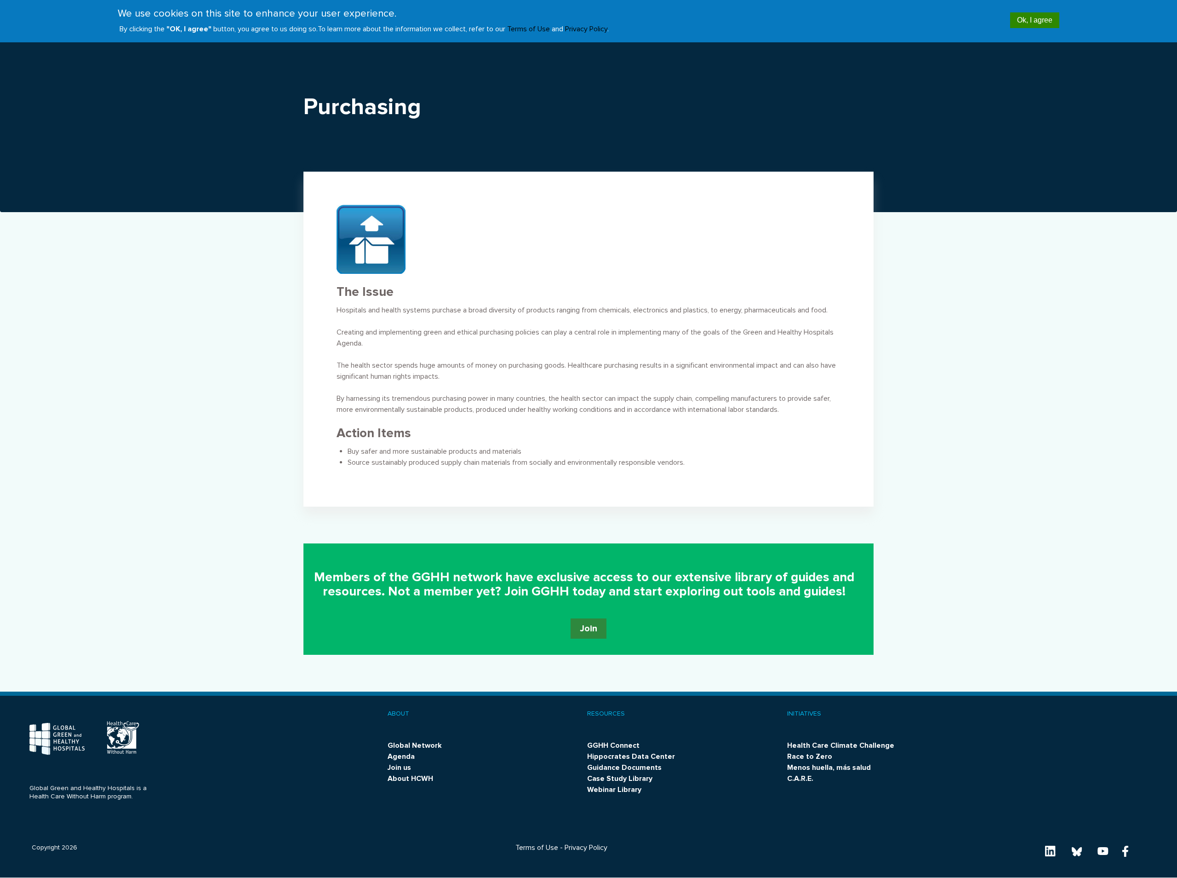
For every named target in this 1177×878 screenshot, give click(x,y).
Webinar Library (614, 789)
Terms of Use (528, 29)
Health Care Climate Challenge (840, 745)
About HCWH (410, 778)
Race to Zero (809, 756)
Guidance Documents (624, 767)
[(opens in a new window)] (1050, 850)
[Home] (57, 739)
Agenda (401, 756)
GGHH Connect (613, 745)
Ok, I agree (1034, 20)
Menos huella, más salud (829, 767)
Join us (399, 767)
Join (588, 628)
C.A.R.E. (800, 778)
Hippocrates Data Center (631, 756)
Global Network (415, 745)
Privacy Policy (586, 29)
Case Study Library (619, 778)
